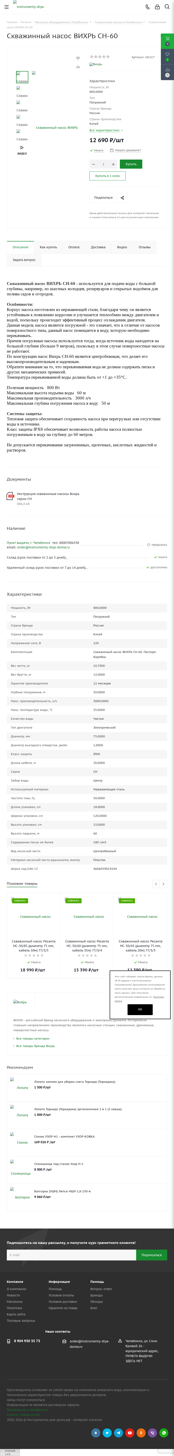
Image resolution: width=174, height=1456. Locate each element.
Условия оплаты (61, 1295)
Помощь (55, 1289)
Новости (13, 1295)
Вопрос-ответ (101, 1289)
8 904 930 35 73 (27, 1341)
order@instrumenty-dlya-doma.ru (43, 547)
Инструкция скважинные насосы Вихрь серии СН (48, 496)
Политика (14, 1308)
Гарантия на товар (63, 1308)
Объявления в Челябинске (27, 1410)
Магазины (15, 1302)
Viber (152, 1432)
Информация (59, 1282)
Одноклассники (141, 1432)
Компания (15, 1282)
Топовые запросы (21, 1321)
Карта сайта (16, 1314)
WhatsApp (163, 1432)
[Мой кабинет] (157, 7)
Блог (93, 1308)
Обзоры (96, 1302)
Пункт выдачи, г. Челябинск (29, 543)
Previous (156, 884)
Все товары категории (32, 1038)
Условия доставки (63, 1302)
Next (163, 884)
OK (140, 1009)
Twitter (107, 1432)
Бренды (96, 1295)
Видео (22, 153)
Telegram (118, 1432)
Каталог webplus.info (23, 1415)
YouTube (129, 1432)
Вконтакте (95, 1432)
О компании (16, 1289)
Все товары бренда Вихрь (35, 1046)
